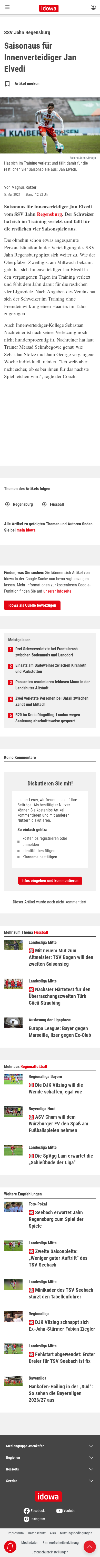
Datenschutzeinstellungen (50, 1552)
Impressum (16, 1533)
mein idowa (26, 530)
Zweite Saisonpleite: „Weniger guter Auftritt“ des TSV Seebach (58, 1258)
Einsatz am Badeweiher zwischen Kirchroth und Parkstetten (50, 668)
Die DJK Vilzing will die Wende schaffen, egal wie (56, 1088)
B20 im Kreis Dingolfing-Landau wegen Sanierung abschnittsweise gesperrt (47, 717)
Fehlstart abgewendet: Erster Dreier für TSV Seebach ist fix (62, 1357)
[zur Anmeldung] (93, 7)
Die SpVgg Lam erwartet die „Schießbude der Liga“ (61, 1159)
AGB (53, 1533)
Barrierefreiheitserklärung (61, 1543)
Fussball (57, 504)
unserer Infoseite (57, 591)
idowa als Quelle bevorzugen (32, 605)
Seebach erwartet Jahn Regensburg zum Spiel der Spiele (56, 1219)
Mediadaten (29, 1543)
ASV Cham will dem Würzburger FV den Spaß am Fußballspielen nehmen (58, 1123)
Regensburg (49, 213)
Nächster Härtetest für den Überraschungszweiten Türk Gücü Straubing (60, 996)
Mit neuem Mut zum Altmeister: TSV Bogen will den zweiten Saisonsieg (61, 957)
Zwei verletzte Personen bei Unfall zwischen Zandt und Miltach (51, 701)
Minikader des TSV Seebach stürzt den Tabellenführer (61, 1293)
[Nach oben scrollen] (90, 1546)
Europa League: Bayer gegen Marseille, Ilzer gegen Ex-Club (60, 1031)
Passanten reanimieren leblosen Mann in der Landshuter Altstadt (52, 684)
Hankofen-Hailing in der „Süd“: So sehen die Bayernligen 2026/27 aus (61, 1393)
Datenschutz (37, 1533)
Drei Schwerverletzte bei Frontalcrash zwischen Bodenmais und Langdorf (46, 651)
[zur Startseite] (50, 1495)
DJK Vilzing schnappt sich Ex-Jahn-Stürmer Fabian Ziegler (62, 1325)
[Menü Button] (7, 7)
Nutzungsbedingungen (76, 1533)
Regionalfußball (34, 1066)
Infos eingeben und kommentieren (50, 880)
